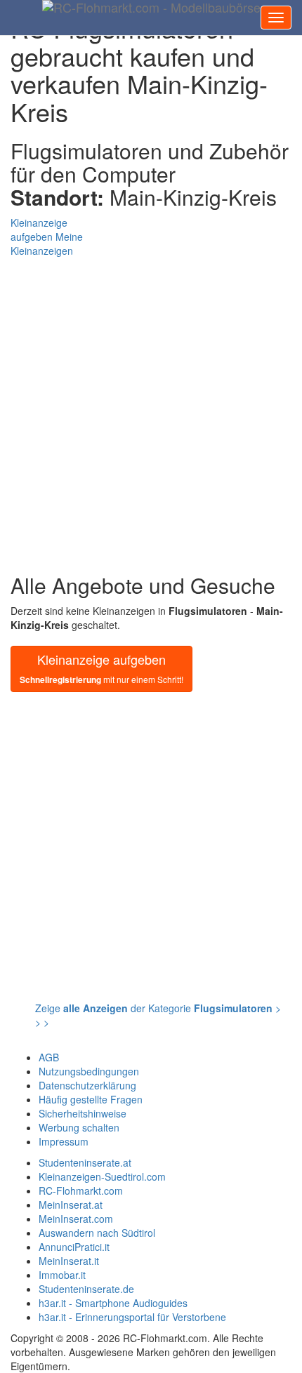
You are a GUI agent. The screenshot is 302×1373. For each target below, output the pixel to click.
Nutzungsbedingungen (89, 1071)
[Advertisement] (151, 408)
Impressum (63, 1141)
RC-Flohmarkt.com (81, 1190)
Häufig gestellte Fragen (91, 1099)
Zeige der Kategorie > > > (158, 1015)
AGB (49, 1057)
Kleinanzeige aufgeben (101, 668)
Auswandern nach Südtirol (97, 1233)
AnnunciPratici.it (74, 1247)
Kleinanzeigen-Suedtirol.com (102, 1176)
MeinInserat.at (71, 1205)
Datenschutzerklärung (87, 1085)
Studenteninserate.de (86, 1289)
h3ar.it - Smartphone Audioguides (113, 1303)
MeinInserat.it (69, 1261)
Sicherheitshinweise (82, 1113)
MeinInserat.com (76, 1219)
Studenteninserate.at (85, 1162)
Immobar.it (62, 1275)
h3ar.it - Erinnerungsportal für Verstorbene (132, 1317)
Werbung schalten (79, 1127)
